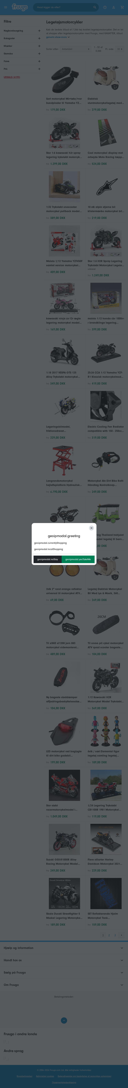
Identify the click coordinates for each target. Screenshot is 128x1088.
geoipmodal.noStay (47, 559)
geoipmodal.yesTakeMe (78, 559)
